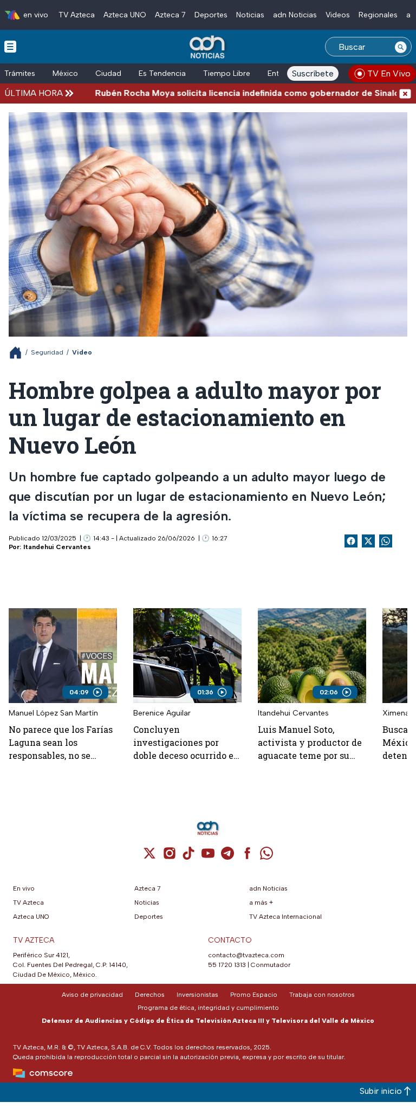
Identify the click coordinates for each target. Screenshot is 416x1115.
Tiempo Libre (226, 73)
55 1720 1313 (227, 965)
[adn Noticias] (208, 47)
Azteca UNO (124, 15)
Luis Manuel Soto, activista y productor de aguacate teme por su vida (310, 743)
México (65, 73)
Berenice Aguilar (162, 713)
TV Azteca (76, 15)
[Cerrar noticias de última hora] (405, 93)
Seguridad (47, 352)
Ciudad (108, 73)
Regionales (378, 15)
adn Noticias (295, 15)
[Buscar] (401, 46)
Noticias (250, 15)
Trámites (19, 73)
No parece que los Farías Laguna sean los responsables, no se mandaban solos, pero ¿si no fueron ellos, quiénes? (62, 743)
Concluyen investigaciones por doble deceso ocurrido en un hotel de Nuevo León (186, 743)
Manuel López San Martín (53, 713)
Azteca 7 (170, 15)
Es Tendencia (162, 73)
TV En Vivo (389, 73)
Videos (338, 15)
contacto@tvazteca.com (246, 955)
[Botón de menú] (10, 46)
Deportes (210, 15)
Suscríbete (313, 73)
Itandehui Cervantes (57, 547)
